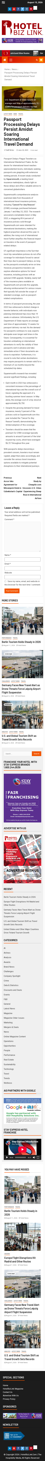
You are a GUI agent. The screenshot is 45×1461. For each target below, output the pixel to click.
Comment (9, 519)
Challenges (6, 681)
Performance (7, 638)
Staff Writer (10, 150)
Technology (9, 1069)
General (7, 1004)
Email (7, 564)
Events (7, 995)
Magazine (8, 1013)
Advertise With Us (11, 1395)
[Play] (7, 1157)
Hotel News (22, 645)
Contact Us (7, 1392)
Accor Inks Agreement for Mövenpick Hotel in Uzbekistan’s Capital (13, 485)
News (15, 114)
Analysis (5, 732)
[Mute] (34, 1157)
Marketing (8, 1022)
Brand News (9, 967)
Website (8, 573)
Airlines (7, 953)
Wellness (8, 1083)
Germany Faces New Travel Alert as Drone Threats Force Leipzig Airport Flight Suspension (21, 688)
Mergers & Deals (11, 1027)
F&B (5, 999)
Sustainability (10, 1064)
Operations (8, 1041)
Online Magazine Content (15, 1036)
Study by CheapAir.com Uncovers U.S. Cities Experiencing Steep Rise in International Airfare (31, 488)
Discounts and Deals (13, 990)
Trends (7, 1078)
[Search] (36, 60)
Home (5, 1385)
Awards (7, 962)
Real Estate (9, 1060)
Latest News (8, 114)
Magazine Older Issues (14, 1018)
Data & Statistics (11, 985)
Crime (6, 981)
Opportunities (10, 1046)
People (7, 1050)
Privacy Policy (9, 1399)
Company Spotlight (12, 976)
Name (7, 555)
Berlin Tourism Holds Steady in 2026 (21, 641)
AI (5, 948)
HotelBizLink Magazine (13, 1389)
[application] (22, 1149)
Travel (20, 114)
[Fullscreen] (38, 1157)
